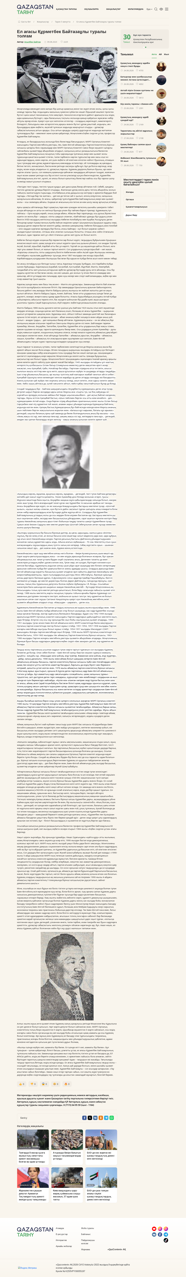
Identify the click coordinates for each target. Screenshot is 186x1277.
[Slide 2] (145, 47)
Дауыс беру (131, 215)
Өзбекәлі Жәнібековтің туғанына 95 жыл (138, 159)
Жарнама (85, 1249)
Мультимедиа (135, 9)
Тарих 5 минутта (62, 22)
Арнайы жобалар (64, 1246)
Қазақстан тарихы (66, 9)
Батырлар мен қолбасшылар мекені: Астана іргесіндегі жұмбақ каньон (136, 78)
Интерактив (61, 1240)
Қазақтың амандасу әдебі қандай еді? (135, 119)
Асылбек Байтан (32, 42)
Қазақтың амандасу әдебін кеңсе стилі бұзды (135, 65)
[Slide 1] (143, 47)
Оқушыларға (91, 9)
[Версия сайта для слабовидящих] (161, 9)
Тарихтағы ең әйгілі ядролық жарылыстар (136, 132)
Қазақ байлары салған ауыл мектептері (136, 146)
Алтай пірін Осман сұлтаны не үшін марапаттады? (137, 92)
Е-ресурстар (62, 1234)
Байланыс (86, 1234)
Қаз (149, 9)
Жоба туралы (87, 1228)
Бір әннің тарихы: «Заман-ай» (137, 104)
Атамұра (60, 1228)
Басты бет (26, 22)
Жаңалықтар (113, 9)
